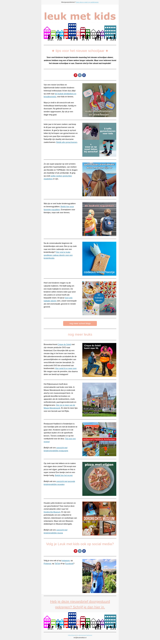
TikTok (57, 564)
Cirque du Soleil (64, 344)
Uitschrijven (71, 635)
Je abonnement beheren (84, 635)
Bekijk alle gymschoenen (66, 142)
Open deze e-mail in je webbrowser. (87, 2)
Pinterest (47, 564)
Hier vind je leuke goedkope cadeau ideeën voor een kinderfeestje (58, 255)
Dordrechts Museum (52, 512)
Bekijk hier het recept (63, 475)
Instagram (65, 561)
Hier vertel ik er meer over (65, 368)
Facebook (69, 564)
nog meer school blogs (80, 323)
